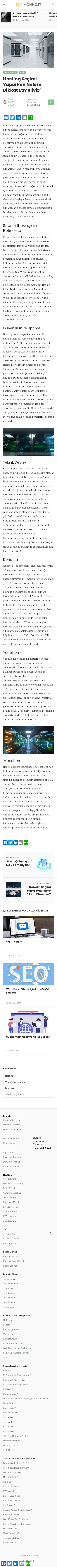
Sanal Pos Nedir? (11, 1500)
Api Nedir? (8, 1482)
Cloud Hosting (10, 1211)
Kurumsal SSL (10, 1243)
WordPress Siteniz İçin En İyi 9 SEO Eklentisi (27, 990)
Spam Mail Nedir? (12, 1538)
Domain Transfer (11, 1124)
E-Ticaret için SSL (12, 1238)
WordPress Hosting (15, 1082)
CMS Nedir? (9, 1505)
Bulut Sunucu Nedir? (13, 1514)
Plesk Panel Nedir (11, 1533)
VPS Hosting (9, 1216)
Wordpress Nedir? (12, 1472)
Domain (9, 1088)
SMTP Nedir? (14, 941)
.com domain (9, 1279)
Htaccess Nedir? (11, 1528)
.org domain (9, 1302)
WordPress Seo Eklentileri (16, 1519)
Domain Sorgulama (12, 1120)
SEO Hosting (9, 1221)
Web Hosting (9, 1179)
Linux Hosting (10, 1188)
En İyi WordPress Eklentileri (17, 1524)
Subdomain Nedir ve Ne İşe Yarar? (28, 1037)
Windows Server (11, 1138)
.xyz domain (9, 1293)
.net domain (9, 1297)
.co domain (8, 1307)
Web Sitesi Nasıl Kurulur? (16, 1468)
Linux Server (9, 1143)
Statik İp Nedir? (11, 1486)
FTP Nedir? (8, 1491)
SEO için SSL (9, 1234)
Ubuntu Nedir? (10, 1477)
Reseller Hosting (11, 1207)
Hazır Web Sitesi (42, 1148)
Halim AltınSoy (12, 103)
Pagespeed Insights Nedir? (16, 1463)
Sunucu (37, 1138)
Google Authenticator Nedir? (17, 1510)
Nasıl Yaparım (10, 72)
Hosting (9, 1075)
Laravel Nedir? (10, 1542)
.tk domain (8, 1288)
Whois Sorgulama (14, 1094)
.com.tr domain (10, 1283)
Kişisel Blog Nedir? (12, 1496)
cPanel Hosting (10, 1197)
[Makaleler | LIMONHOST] (28, 4)
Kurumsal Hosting (12, 1202)
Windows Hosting (12, 1193)
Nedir (22, 72)
